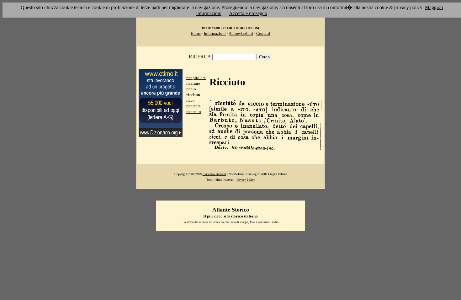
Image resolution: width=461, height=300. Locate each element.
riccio (191, 89)
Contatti (263, 33)
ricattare (193, 83)
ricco (190, 100)
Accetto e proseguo (248, 13)
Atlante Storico (230, 209)
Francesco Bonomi (214, 174)
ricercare (193, 106)
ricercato (193, 111)
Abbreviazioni (241, 33)
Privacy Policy (245, 179)
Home (196, 33)
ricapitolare (196, 77)
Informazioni (215, 33)
